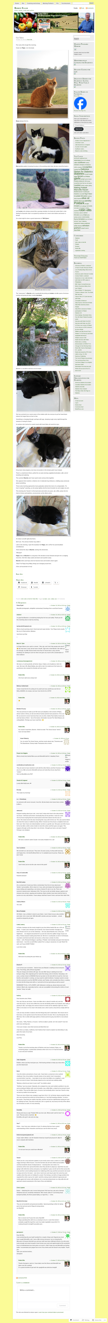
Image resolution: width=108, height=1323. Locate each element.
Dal (79, 169)
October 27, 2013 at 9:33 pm (58, 1260)
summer (80, 217)
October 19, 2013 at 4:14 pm (59, 810)
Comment (62, 1305)
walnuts (87, 223)
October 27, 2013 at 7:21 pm (59, 1232)
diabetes (79, 173)
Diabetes (77, 238)
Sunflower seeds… (80, 149)
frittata (88, 176)
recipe (87, 203)
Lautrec (77, 185)
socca (81, 215)
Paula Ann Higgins (22, 753)
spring (75, 217)
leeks (82, 185)
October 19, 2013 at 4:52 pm (58, 836)
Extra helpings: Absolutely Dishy (83, 315)
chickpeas (88, 165)
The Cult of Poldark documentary (83, 358)
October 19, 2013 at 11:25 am (58, 661)
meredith (82, 194)
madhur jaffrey (88, 185)
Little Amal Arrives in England (82, 144)
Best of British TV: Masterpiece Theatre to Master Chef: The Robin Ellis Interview (84, 292)
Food (76, 240)
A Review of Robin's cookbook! (83, 265)
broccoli (83, 160)
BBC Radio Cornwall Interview (82, 284)
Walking (82, 223)
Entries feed (78, 405)
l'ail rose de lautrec (87, 183)
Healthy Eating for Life (80, 181)
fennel (80, 176)
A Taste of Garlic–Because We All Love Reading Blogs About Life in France (83, 269)
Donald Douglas (88, 174)
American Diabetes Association (83, 382)
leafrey (19, 995)
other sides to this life (26, 598)
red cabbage (83, 206)
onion (76, 201)
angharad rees (83, 158)
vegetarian (77, 223)
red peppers (82, 208)
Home (17, 3)
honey (88, 181)
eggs (75, 176)
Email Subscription (82, 116)
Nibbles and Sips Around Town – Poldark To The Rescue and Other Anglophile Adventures (84, 333)
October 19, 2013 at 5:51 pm (59, 924)
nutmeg (90, 196)
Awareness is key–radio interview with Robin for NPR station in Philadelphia (83, 280)
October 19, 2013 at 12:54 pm (58, 726)
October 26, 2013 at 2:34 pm (58, 1215)
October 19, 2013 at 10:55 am (58, 643)
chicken (76, 165)
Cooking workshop (33, 3)
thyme (76, 219)
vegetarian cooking (80, 250)
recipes (77, 206)
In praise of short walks (81, 146)
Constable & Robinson (81, 300)
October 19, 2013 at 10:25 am (58, 614)
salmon (81, 212)
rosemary (76, 212)
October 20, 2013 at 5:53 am (59, 995)
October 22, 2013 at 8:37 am (59, 1157)
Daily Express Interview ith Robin (83, 302)
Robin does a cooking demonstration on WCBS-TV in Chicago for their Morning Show (83, 344)
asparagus (77, 160)
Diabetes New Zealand (81, 388)
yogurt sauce (85, 228)
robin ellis (85, 210)
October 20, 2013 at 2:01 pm (59, 1059)
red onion (76, 208)
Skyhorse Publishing (80, 356)
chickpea (82, 165)
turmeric (76, 221)
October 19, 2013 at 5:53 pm (58, 953)
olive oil (85, 198)
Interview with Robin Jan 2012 (82, 323)
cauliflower (81, 162)
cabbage (88, 160)
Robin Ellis (21, 8)
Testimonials (65, 3)
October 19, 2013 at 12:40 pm (58, 753)
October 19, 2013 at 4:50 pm (59, 901)
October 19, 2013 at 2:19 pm (59, 780)
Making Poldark (48, 3)
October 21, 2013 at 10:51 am (58, 1123)
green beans (88, 179)
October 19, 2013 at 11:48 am (58, 675)
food (84, 176)
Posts (82, 8)
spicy (88, 215)
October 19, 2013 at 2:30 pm (59, 789)
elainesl (19, 614)
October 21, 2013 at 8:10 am (59, 1110)
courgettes (87, 167)
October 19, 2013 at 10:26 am (58, 626)
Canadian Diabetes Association (83, 384)
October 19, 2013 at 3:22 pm (59, 799)
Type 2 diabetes (83, 221)
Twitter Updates (81, 256)
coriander (79, 167)
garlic (77, 178)
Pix (57, 3)
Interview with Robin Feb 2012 (83, 321)
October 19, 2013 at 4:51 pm (58, 861)
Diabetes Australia (79, 386)
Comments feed (79, 407)
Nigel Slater (88, 194)
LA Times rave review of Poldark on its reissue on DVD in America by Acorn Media (83, 327)
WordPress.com (79, 409)
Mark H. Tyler (21, 643)
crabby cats (54, 598)
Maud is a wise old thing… (81, 151)
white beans (78, 226)
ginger (83, 179)
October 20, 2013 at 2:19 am (59, 964)
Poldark (79, 203)
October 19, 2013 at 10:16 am (58, 605)
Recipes (77, 246)
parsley (88, 201)
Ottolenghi (81, 201)
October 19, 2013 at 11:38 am (58, 686)
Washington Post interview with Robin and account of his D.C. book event (83, 368)
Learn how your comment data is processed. (51, 1312)
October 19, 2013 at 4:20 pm (59, 847)
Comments (90, 8)
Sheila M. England (22, 780)
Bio (23, 3)
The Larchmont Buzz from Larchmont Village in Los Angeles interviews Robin (83, 362)
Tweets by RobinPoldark (80, 257)
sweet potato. (86, 217)
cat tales (45, 598)
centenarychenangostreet (24, 661)
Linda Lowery (21, 924)
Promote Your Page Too (80, 110)
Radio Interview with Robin (82, 339)
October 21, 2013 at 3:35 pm (58, 1146)
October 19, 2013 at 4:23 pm (59, 872)
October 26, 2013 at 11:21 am (58, 1201)
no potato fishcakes (80, 196)
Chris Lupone (21, 1187)
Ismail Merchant (78, 183)
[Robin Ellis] (80, 109)
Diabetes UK (78, 313)
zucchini (77, 230)
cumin (76, 169)
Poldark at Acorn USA (80, 337)
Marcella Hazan (81, 190)
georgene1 (20, 1232)
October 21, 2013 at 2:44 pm (59, 1134)
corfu (75, 167)
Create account (79, 400)
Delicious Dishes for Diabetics (83, 170)
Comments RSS (22, 1278)
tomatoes (81, 219)
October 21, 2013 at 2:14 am (59, 1071)
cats (49, 598)
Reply (68, 605)
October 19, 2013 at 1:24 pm (59, 765)
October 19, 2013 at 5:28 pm (59, 911)
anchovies (76, 158)
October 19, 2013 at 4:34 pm (59, 882)
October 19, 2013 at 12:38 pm (58, 708)
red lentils (89, 206)
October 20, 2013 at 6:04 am (58, 1044)
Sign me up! (79, 129)
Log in (76, 402)
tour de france (88, 219)
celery (87, 162)
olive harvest (77, 198)
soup (85, 215)
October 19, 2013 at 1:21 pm (61, 738)
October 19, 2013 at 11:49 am (58, 697)
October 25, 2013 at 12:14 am (58, 1187)
